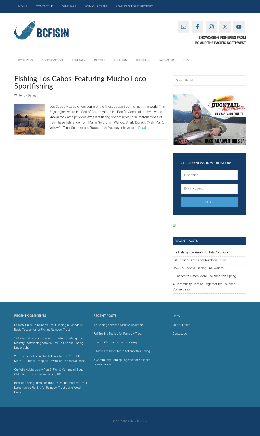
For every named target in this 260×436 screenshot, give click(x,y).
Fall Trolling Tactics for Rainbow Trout (199, 260)
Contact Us (180, 333)
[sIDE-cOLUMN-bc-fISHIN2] (209, 119)
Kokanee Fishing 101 (48, 374)
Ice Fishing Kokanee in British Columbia (200, 252)
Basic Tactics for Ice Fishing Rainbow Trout (42, 329)
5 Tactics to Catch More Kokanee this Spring (204, 276)
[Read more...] (148, 128)
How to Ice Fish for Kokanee (66, 361)
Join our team (181, 324)
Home (177, 316)
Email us (142, 421)
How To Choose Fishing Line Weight (198, 268)
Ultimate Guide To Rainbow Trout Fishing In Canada (46, 325)
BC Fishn (52, 30)
